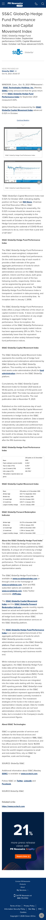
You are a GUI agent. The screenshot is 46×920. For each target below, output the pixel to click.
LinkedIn (28, 780)
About (23, 887)
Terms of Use (15, 905)
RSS (40, 909)
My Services (22, 890)
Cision (27, 916)
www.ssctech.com (29, 773)
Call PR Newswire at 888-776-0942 (23, 896)
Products (23, 884)
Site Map (31, 909)
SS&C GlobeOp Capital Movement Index (21, 109)
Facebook (6, 783)
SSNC (4, 90)
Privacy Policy (29, 905)
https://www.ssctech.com (13, 806)
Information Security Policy (14, 909)
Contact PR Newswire (22, 881)
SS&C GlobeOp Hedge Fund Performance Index (17, 95)
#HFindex (16, 593)
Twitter (20, 780)
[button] (23, 52)
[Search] (42, 4)
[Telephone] (36, 4)
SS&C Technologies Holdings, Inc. (18, 87)
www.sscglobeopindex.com (25, 578)
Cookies (23, 912)
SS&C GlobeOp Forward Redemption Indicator (19, 606)
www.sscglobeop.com (12, 584)
